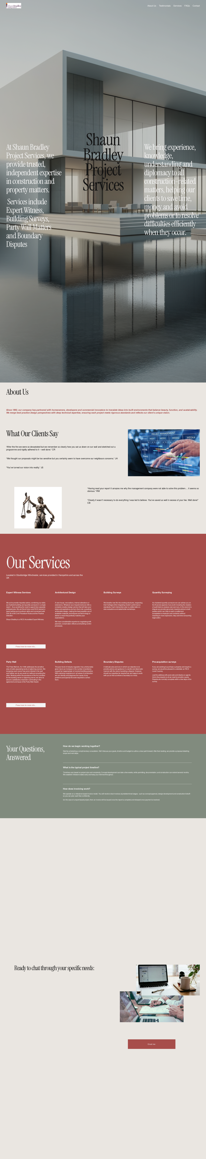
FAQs (187, 5)
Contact (196, 5)
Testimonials (165, 5)
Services (177, 5)
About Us (151, 5)
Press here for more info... (26, 646)
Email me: (152, 1044)
